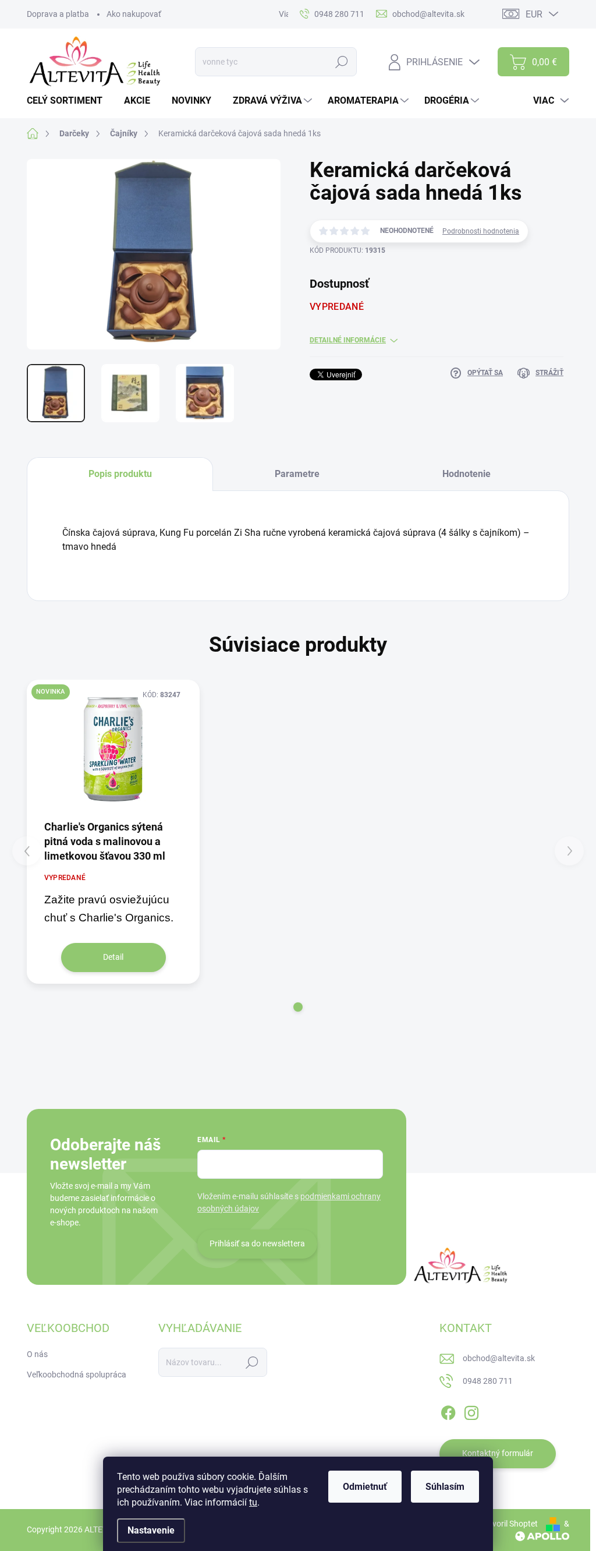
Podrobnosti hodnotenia (480, 231)
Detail (113, 957)
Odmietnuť (365, 1486)
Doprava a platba (58, 14)
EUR (534, 14)
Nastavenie (151, 1530)
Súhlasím (444, 1486)
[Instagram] (471, 1410)
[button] (298, 1007)
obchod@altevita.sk (499, 1358)
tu (253, 1502)
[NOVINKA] (113, 749)
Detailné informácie (348, 340)
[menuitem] (69, 100)
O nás (37, 1354)
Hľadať (341, 61)
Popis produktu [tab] (120, 473)
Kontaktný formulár (497, 1453)
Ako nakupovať (134, 14)
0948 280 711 (488, 1381)
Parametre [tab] (297, 473)
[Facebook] (448, 1410)
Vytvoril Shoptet (509, 1523)
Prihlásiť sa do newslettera (257, 1243)
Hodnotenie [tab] (466, 473)
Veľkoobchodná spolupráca (76, 1374)
